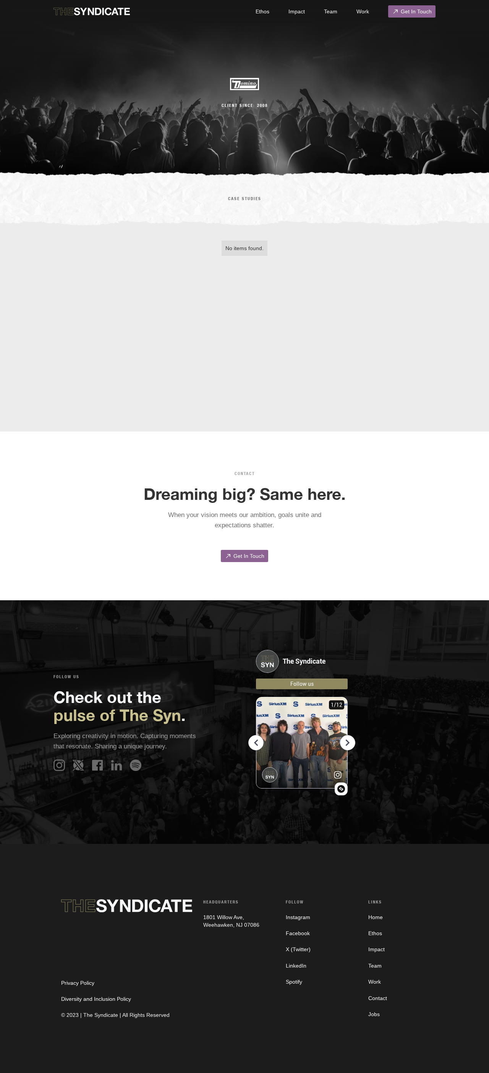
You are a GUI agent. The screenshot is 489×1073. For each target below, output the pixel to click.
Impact (296, 11)
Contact (377, 998)
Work (362, 11)
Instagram (298, 917)
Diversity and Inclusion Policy (96, 999)
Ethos (262, 11)
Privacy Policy (77, 983)
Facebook (298, 933)
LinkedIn (296, 966)
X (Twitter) (298, 949)
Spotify (294, 982)
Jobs (374, 1014)
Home (375, 917)
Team (330, 11)
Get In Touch (412, 11)
